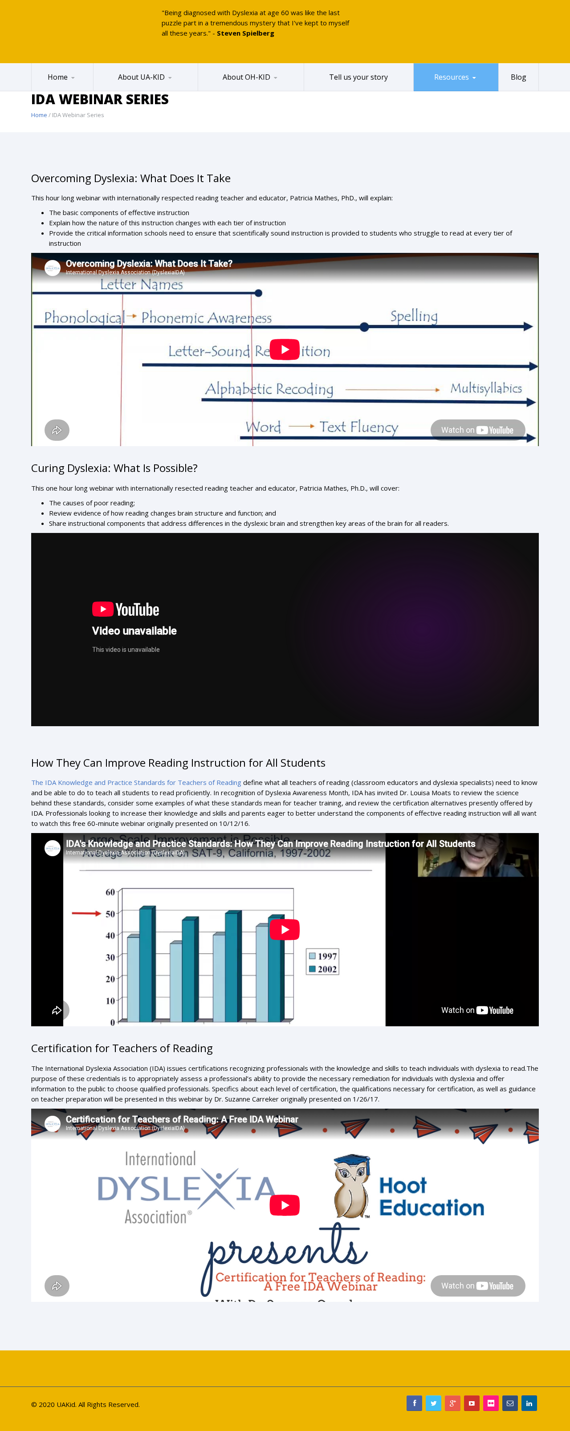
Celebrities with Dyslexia (64, 90)
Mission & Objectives (135, 90)
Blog (518, 77)
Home (58, 77)
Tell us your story (358, 77)
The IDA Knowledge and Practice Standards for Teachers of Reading (136, 782)
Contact (139, 89)
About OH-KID (246, 77)
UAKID (41, 41)
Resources (451, 77)
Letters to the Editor (244, 89)
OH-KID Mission (232, 90)
